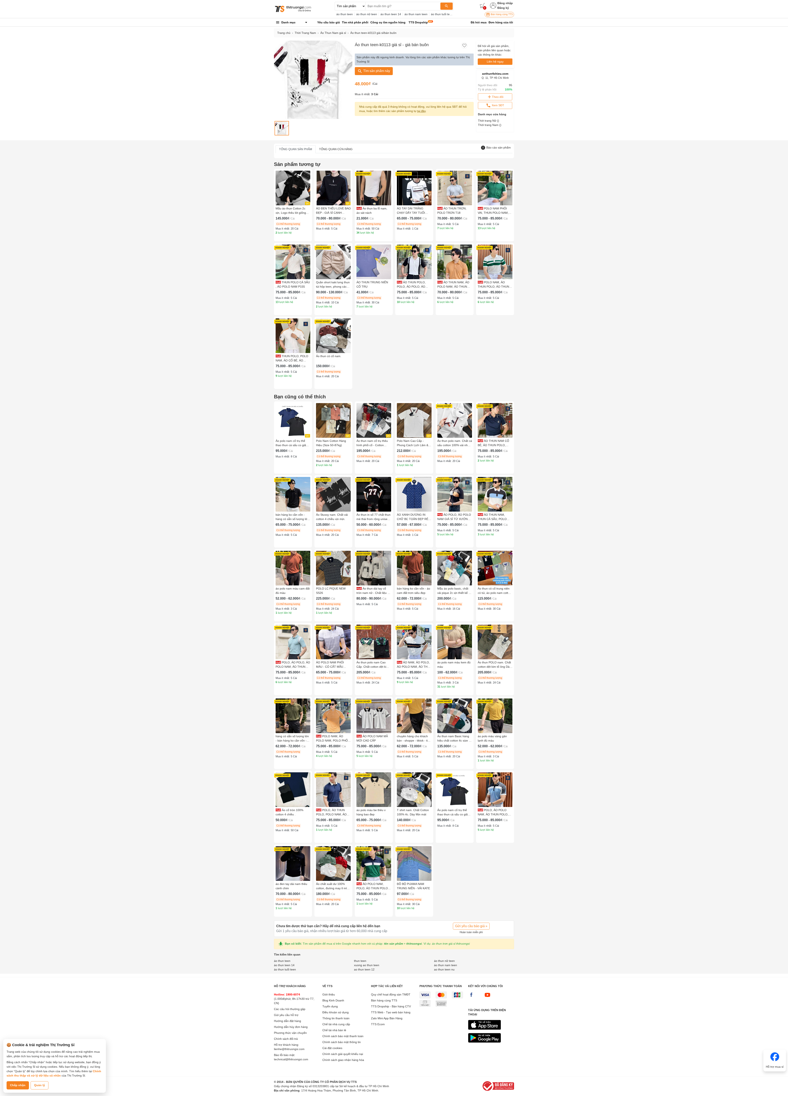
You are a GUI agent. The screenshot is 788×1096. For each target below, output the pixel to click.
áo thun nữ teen (366, 14)
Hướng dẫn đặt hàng (287, 1021)
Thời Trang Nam (305, 32)
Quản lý (39, 1085)
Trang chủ (283, 32)
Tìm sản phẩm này (376, 71)
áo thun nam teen (415, 14)
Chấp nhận (17, 1085)
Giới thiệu (328, 994)
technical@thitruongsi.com (291, 1059)
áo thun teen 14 (390, 14)
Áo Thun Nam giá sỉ (333, 32)
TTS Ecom (378, 1024)
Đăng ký (503, 7)
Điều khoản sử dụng (335, 1012)
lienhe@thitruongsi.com (289, 1049)
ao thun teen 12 (364, 969)
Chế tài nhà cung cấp (336, 1024)
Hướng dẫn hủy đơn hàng (291, 1027)
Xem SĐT (497, 105)
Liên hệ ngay (495, 61)
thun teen (360, 960)
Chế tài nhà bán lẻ (334, 1030)
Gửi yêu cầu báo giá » (471, 926)
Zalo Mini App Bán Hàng (386, 1018)
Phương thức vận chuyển (290, 1032)
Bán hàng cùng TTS (501, 14)
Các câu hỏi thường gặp (289, 1009)
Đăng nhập (505, 3)
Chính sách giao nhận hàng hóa (343, 1060)
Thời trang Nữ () (488, 120)
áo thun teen (344, 14)
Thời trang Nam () (489, 125)
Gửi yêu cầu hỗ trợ (286, 1015)
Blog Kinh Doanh (333, 1000)
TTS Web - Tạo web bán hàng (390, 1012)
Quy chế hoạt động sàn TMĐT (390, 994)
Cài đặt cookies (332, 1048)
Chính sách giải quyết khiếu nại (342, 1054)
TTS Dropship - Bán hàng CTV (391, 1006)
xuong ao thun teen (366, 965)
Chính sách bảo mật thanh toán (342, 1036)
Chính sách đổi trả (286, 1038)
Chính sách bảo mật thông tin (341, 1042)
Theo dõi (497, 96)
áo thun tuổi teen (442, 14)
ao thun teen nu (444, 969)
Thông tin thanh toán (335, 1018)
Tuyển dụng (330, 1006)
